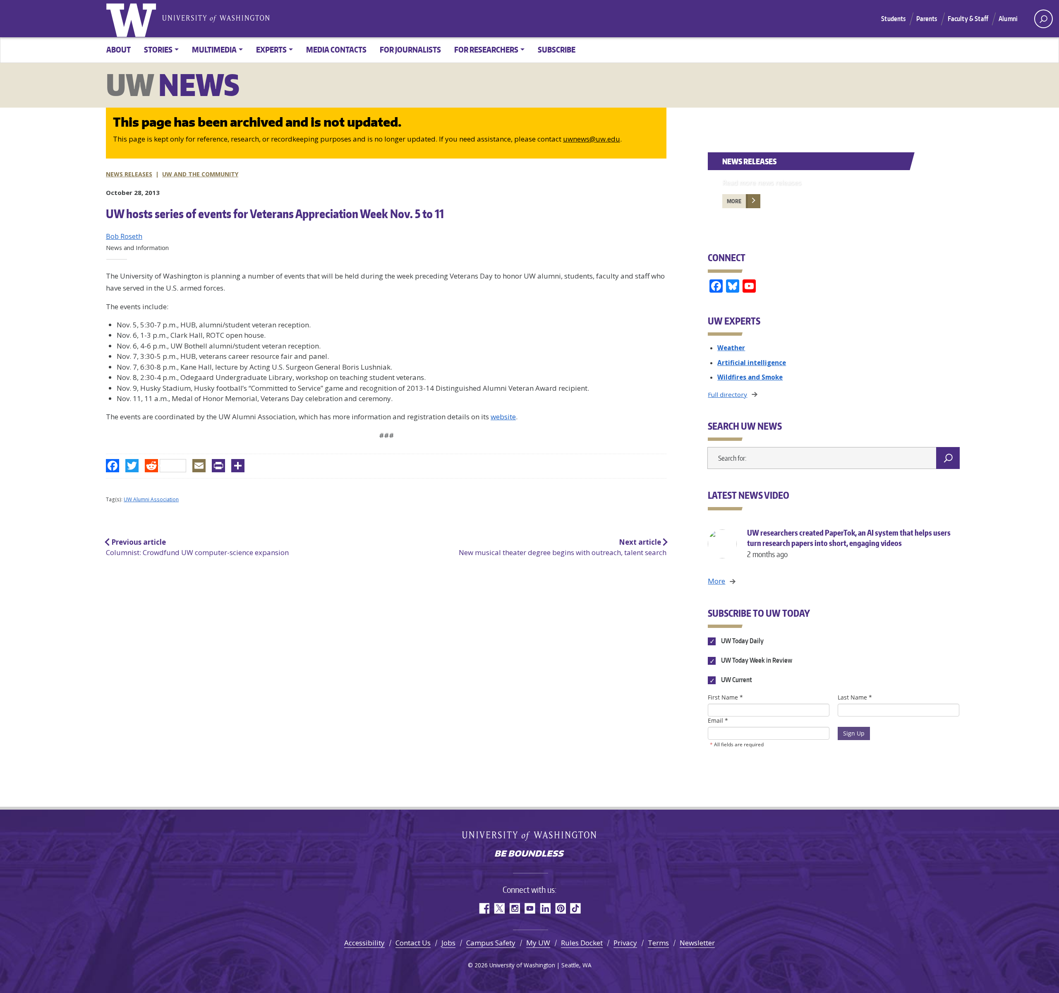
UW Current (736, 680)
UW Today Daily (741, 641)
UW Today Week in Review (756, 660)
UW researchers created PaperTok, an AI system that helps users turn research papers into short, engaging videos (849, 543)
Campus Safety (490, 942)
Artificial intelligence (751, 362)
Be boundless (529, 854)
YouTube (529, 908)
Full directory (727, 394)
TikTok (575, 908)
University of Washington (133, 18)
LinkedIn (545, 908)
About (118, 49)
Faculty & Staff (968, 18)
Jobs (448, 942)
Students (893, 18)
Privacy (625, 942)
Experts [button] (271, 49)
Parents (926, 18)
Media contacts (336, 49)
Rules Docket (582, 942)
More (734, 201)
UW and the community (200, 174)
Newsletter (697, 942)
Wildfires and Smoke (750, 377)
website (503, 416)
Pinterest (560, 908)
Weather (731, 348)
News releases (129, 174)
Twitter (499, 908)
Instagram (514, 908)
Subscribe (556, 49)
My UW (538, 942)
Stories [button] (158, 49)
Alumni (1008, 18)
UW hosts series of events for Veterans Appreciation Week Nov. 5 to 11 (275, 213)
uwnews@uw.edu (591, 139)
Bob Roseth (124, 236)
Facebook (483, 908)
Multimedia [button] (214, 49)
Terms (658, 942)
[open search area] (1043, 19)
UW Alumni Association (151, 499)
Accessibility (364, 942)
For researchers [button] (486, 49)
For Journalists (410, 49)
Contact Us (413, 942)
